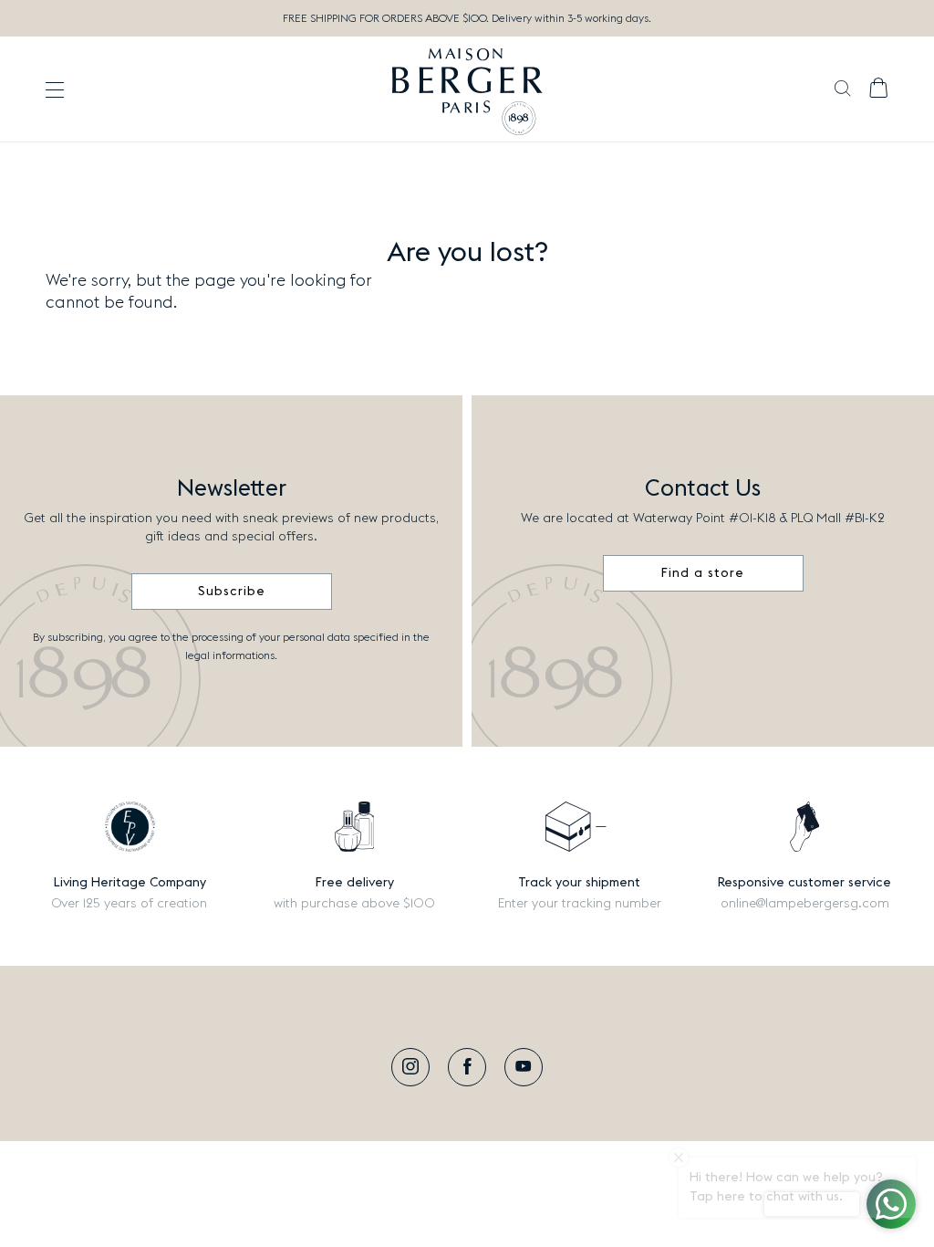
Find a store (702, 573)
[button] (842, 90)
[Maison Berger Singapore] (467, 89)
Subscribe (231, 591)
